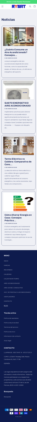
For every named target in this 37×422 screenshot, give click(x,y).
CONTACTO (8, 301)
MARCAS (7, 265)
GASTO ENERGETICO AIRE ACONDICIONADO (18, 104)
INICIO (6, 261)
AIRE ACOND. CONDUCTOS (13, 288)
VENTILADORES (9, 296)
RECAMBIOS (8, 270)
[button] (2, 6)
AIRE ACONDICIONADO (12, 283)
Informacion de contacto (12, 336)
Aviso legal (7, 340)
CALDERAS (8, 274)
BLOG (6, 305)
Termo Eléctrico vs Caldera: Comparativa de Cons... (18, 162)
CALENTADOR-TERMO (11, 279)
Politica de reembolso (11, 318)
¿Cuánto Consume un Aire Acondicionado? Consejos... (16, 52)
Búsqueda (7, 397)
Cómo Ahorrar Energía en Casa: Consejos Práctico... (18, 218)
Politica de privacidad (11, 322)
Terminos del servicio (11, 327)
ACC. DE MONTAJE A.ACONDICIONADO (17, 292)
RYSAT (20, 416)
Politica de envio (9, 331)
